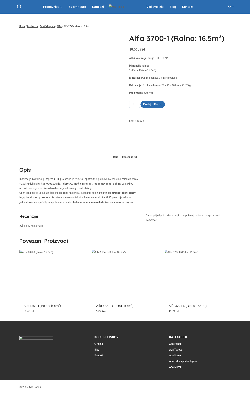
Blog (173, 7)
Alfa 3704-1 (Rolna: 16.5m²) (114, 306)
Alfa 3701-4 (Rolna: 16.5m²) (42, 306)
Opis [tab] (115, 157)
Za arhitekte (77, 7)
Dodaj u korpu (152, 104)
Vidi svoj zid (155, 7)
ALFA (142, 121)
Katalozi (98, 7)
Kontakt (187, 7)
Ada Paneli (175, 343)
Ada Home (175, 355)
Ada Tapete (175, 349)
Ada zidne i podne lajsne (183, 361)
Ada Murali (175, 367)
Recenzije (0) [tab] (129, 157)
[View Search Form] (19, 7)
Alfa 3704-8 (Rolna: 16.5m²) (188, 306)
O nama (98, 343)
